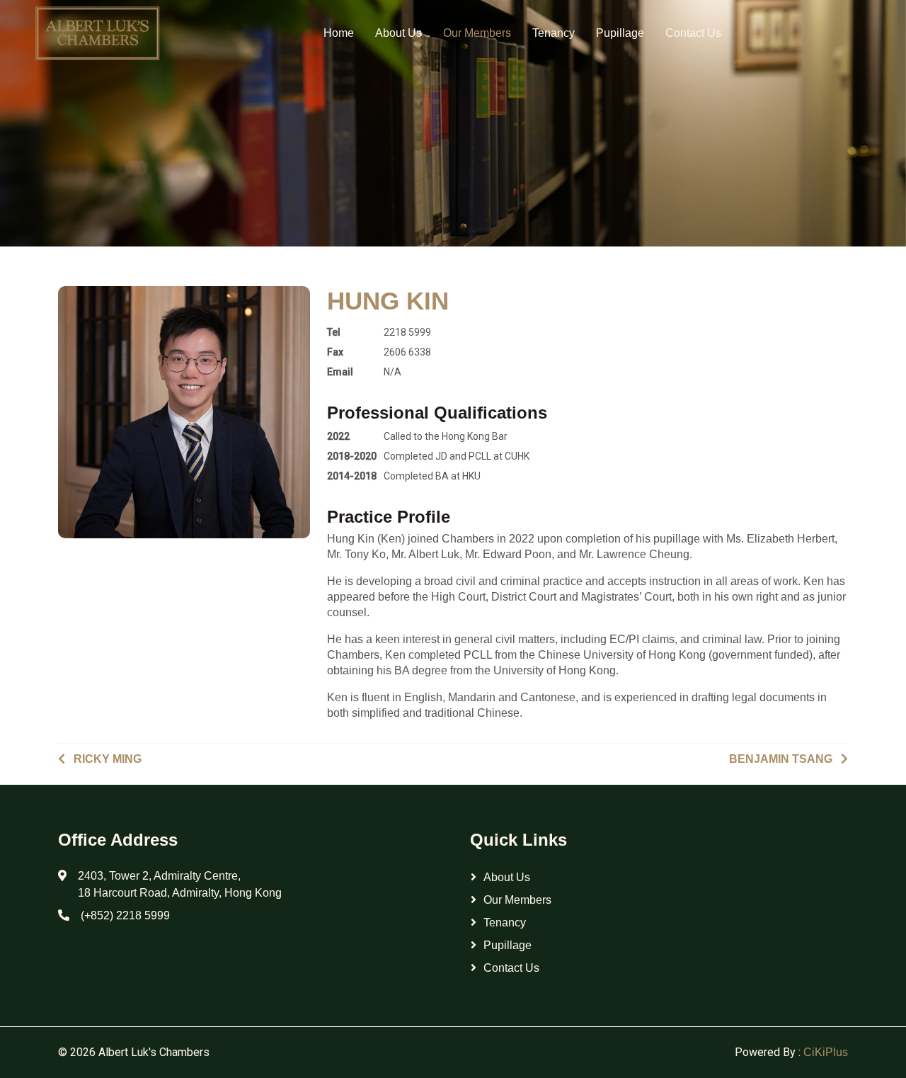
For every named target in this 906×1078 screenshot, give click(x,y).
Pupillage (620, 33)
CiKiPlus (825, 1052)
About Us (398, 33)
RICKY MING (108, 759)
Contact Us (693, 33)
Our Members (477, 33)
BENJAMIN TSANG (780, 759)
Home (338, 33)
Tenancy (553, 33)
